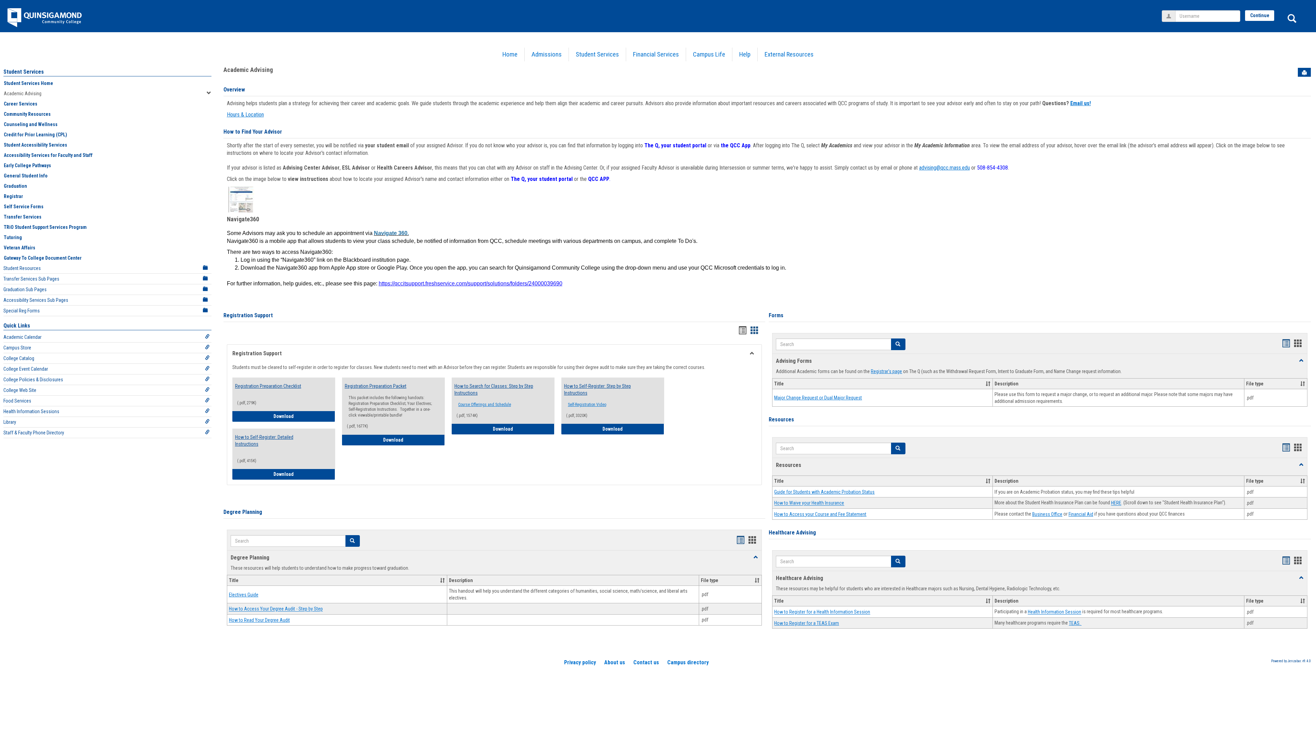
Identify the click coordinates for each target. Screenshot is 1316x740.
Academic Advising (22, 93)
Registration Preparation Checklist (268, 386)
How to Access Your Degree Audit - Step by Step (276, 609)
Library (9, 422)
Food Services (17, 401)
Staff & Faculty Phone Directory (33, 432)
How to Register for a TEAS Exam (806, 623)
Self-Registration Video (587, 404)
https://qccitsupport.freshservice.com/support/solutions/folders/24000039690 (470, 283)
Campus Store (17, 347)
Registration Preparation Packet (375, 386)
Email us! (1080, 103)
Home (509, 54)
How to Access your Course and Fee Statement (820, 514)
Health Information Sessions (31, 411)
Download (304, 416)
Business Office (1047, 514)
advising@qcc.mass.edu (944, 167)
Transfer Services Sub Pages (31, 279)
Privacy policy (580, 662)
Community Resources (27, 114)
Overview (234, 89)
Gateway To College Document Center (43, 258)
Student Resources (22, 268)
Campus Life (709, 54)
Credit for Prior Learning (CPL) (35, 134)
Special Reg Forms (21, 310)
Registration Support (248, 315)
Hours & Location (245, 114)
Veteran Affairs (19, 247)
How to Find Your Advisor (252, 131)
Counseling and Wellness (31, 124)
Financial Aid (1081, 514)
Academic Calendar (22, 337)
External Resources (789, 54)
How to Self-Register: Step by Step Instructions (597, 389)
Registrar (13, 196)
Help (745, 54)
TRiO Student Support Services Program (45, 227)
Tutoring (13, 237)
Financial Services (656, 54)
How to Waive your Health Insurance (809, 503)
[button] (352, 541)
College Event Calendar (25, 369)
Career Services (20, 104)
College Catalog (18, 358)
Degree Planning (242, 512)
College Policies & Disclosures (33, 379)
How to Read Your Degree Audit (259, 620)
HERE (1116, 503)
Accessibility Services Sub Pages (35, 300)
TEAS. (1075, 623)
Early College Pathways (27, 165)
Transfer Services (22, 217)
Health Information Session (1054, 612)
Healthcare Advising (792, 532)
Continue (1259, 15)
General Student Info (26, 175)
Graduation (15, 186)
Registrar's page (886, 371)
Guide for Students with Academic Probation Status (824, 492)
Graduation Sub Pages (25, 289)
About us (614, 662)
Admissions (547, 54)
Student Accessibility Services (35, 145)
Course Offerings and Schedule (484, 404)
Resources (781, 419)
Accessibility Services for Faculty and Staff (48, 155)
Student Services (597, 54)
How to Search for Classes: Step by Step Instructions (493, 389)
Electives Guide (243, 594)
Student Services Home (28, 83)
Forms (776, 315)
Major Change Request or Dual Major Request (818, 397)
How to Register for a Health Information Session (822, 612)
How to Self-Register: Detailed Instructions (264, 440)
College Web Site (19, 390)
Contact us (646, 662)
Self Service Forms (24, 206)
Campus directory (688, 662)
